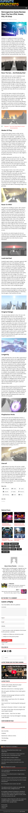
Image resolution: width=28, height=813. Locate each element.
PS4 (18, 546)
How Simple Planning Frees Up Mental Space (11, 759)
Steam (19, 549)
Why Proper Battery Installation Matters (10, 757)
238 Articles (21, 566)
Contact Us (3, 807)
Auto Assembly (4, 731)
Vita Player (3, 740)
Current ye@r (4, 642)
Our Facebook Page (7, 721)
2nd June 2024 (6, 19)
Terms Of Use (4, 806)
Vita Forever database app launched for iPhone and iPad (13, 777)
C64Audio (3, 733)
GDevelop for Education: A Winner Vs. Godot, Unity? (13, 707)
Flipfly (7, 543)
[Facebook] (10, 651)
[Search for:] (14, 657)
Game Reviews (14, 543)
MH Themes (22, 811)
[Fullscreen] (24, 677)
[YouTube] (5, 651)
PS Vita (13, 546)
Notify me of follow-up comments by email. (13, 634)
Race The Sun (6, 549)
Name (2, 617)
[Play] (3, 677)
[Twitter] (2, 651)
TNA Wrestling (4, 738)
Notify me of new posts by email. (11, 636)
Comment (3, 607)
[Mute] (22, 677)
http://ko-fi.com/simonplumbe (19, 579)
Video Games (5, 551)
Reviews (13, 549)
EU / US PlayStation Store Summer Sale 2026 (11, 783)
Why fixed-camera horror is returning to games (12, 688)
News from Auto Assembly (10, 746)
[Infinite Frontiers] (14, 5)
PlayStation (6, 546)
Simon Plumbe (14, 19)
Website (3, 626)
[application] (14, 672)
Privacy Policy (4, 804)
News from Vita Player (9, 766)
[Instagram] (8, 651)
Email (2, 622)
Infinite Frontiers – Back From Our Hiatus (11, 713)
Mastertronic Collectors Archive (8, 735)
